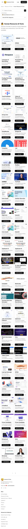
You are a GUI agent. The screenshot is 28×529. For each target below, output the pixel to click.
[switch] (4, 487)
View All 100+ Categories (7, 17)
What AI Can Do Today (5, 515)
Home (2, 6)
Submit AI (24, 2)
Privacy (2, 502)
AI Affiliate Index (4, 523)
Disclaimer (3, 506)
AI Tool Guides (4, 494)
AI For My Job (4, 517)
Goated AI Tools (4, 521)
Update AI (3, 500)
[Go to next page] (15, 473)
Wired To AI (3, 526)
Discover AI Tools (8, 6)
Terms (2, 504)
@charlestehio (11, 485)
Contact (2, 508)
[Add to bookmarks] (12, 49)
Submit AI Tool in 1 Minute (6, 498)
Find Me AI (3, 519)
